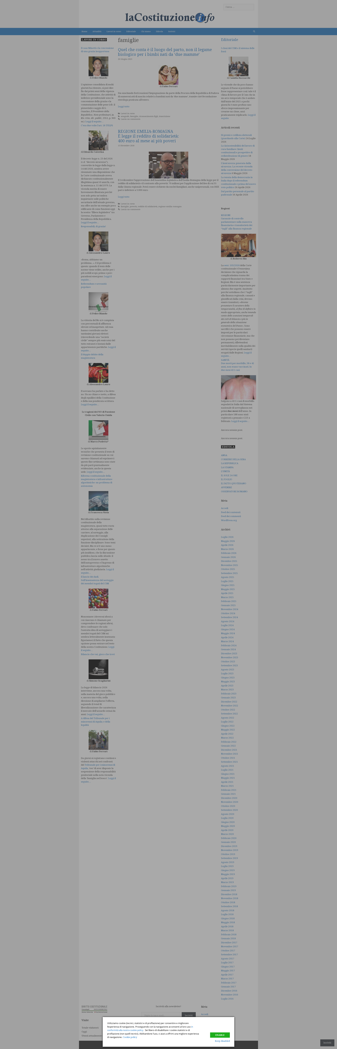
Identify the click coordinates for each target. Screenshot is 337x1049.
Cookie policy (130, 1037)
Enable (220, 1035)
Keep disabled (222, 1041)
